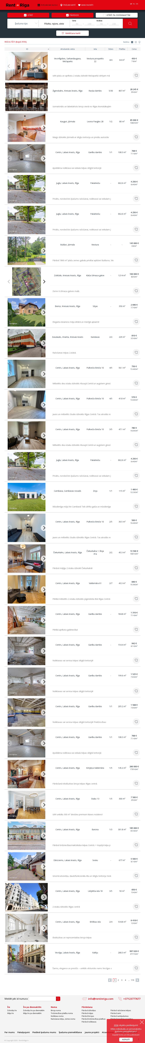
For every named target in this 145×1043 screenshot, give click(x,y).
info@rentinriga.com (100, 998)
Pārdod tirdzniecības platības (93, 1019)
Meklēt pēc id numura (16, 998)
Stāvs (110, 49)
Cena (74, 21)
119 (132, 980)
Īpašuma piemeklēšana (70, 1032)
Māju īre (10, 1013)
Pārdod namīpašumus (119, 1016)
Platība (122, 49)
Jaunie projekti (92, 1032)
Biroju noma (56, 1010)
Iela (95, 49)
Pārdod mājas (87, 1013)
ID (27, 49)
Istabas (99, 21)
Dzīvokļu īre (12, 1010)
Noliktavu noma (57, 1016)
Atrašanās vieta (67, 49)
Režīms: (126, 42)
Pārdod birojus (88, 1016)
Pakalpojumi (23, 1032)
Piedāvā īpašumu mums (44, 1032)
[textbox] (54, 23)
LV (131, 4)
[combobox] (23, 23)
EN (137, 4)
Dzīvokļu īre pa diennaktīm (33, 1010)
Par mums (10, 1032)
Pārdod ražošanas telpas (121, 1010)
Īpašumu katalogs (49, 5)
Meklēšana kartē (72, 33)
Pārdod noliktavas (89, 1022)
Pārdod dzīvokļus (89, 1010)
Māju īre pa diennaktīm (32, 1013)
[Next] (44, 66)
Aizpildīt (126, 1039)
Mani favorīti (87, 5)
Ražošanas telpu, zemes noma (63, 1019)
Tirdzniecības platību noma (62, 1013)
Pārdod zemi (116, 1013)
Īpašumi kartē (69, 5)
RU (134, 4)
